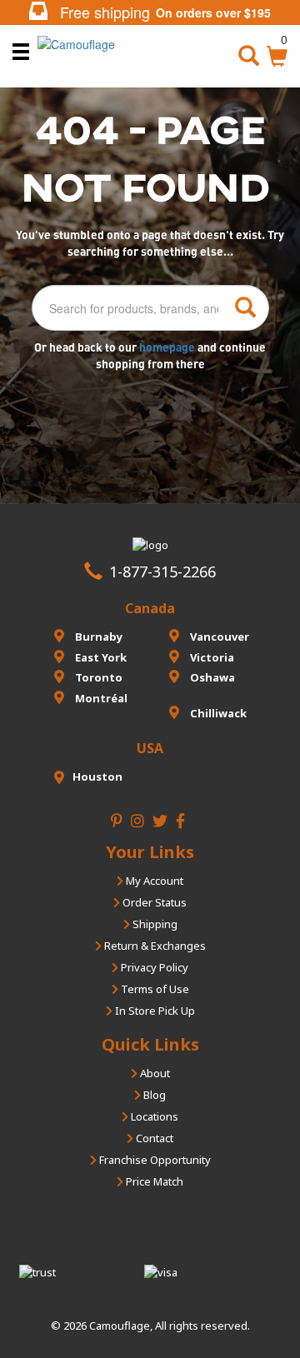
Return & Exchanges (154, 945)
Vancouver (218, 636)
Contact (153, 1138)
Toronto (97, 677)
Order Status (153, 902)
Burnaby (97, 636)
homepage (168, 347)
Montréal (100, 698)
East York (99, 657)
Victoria (211, 657)
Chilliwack (217, 713)
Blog (153, 1094)
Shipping (154, 923)
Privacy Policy (153, 967)
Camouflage (119, 1325)
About (154, 1073)
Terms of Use (153, 988)
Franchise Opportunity (154, 1159)
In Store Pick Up (153, 1010)
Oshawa (211, 677)
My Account (153, 880)
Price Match (153, 1181)
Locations (153, 1116)
